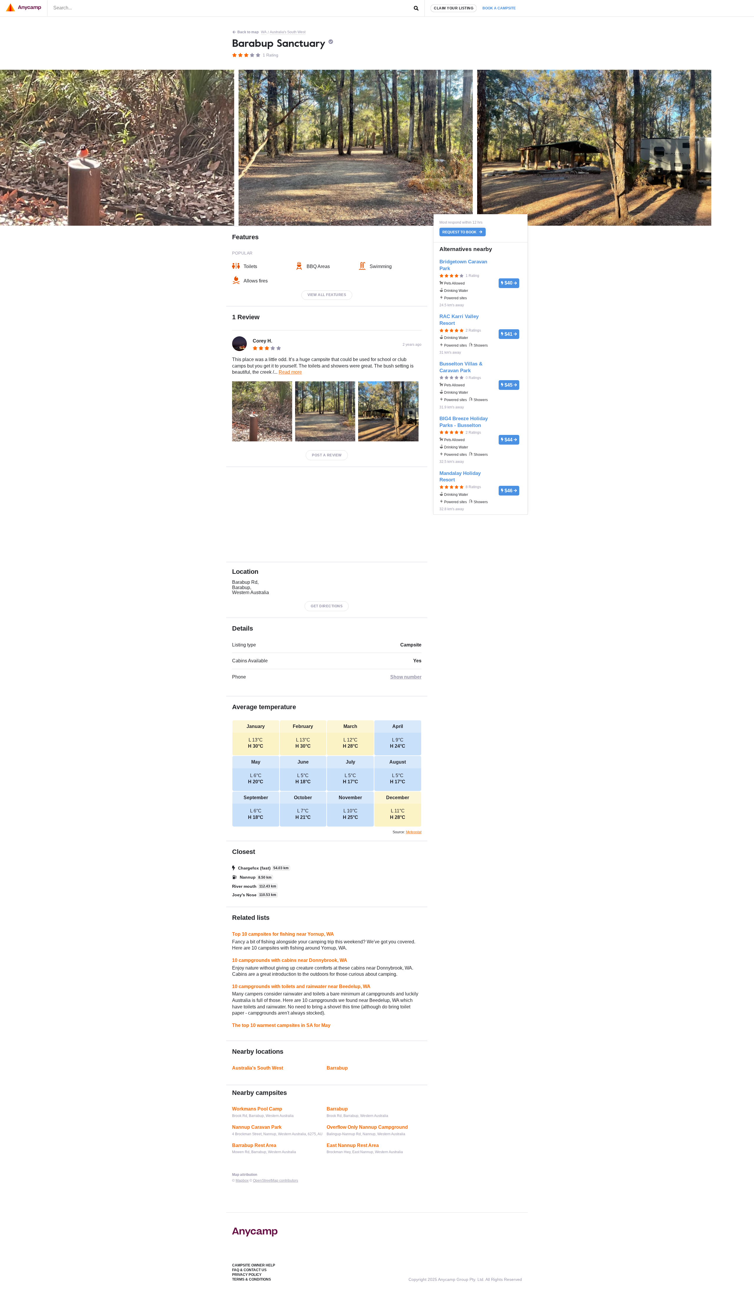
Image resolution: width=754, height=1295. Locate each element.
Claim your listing (453, 8)
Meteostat (413, 832)
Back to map (248, 32)
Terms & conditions (251, 1279)
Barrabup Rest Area (254, 1145)
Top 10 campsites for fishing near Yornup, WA (283, 934)
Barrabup (337, 1067)
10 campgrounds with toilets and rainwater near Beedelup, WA (301, 986)
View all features (326, 295)
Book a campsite (499, 8)
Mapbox (242, 1180)
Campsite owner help (253, 1265)
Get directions (327, 606)
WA (264, 32)
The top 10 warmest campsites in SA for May (281, 1025)
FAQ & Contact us (249, 1270)
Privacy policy (247, 1275)
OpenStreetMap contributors (275, 1180)
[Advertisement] (326, 514)
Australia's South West (287, 32)
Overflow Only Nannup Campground (367, 1127)
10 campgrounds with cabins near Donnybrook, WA (289, 960)
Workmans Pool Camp (257, 1108)
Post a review (327, 455)
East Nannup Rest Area (353, 1145)
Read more (290, 372)
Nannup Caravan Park (257, 1127)
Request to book (459, 232)
